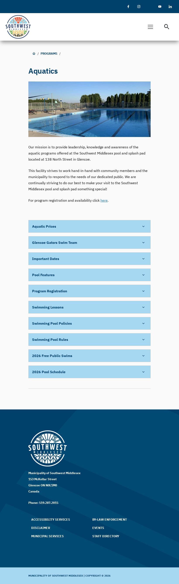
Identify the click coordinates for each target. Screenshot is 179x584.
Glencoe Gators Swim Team (54, 242)
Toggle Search (167, 27)
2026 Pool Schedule (48, 372)
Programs (49, 53)
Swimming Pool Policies (52, 323)
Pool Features (43, 275)
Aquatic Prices (44, 226)
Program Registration (50, 291)
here (104, 200)
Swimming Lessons (48, 307)
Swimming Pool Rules (50, 339)
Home (34, 53)
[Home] (20, 27)
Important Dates (45, 258)
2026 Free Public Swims (52, 356)
